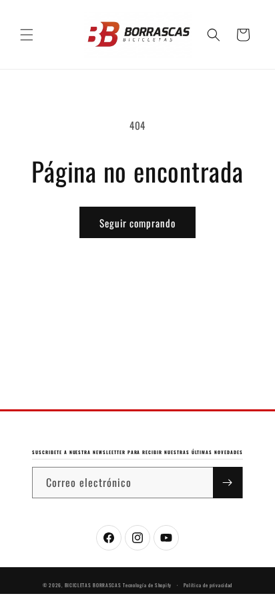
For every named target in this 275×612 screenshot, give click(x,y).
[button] (26, 34)
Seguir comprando (137, 222)
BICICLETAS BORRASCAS (93, 585)
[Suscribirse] (227, 482)
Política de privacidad (208, 585)
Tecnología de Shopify (147, 585)
